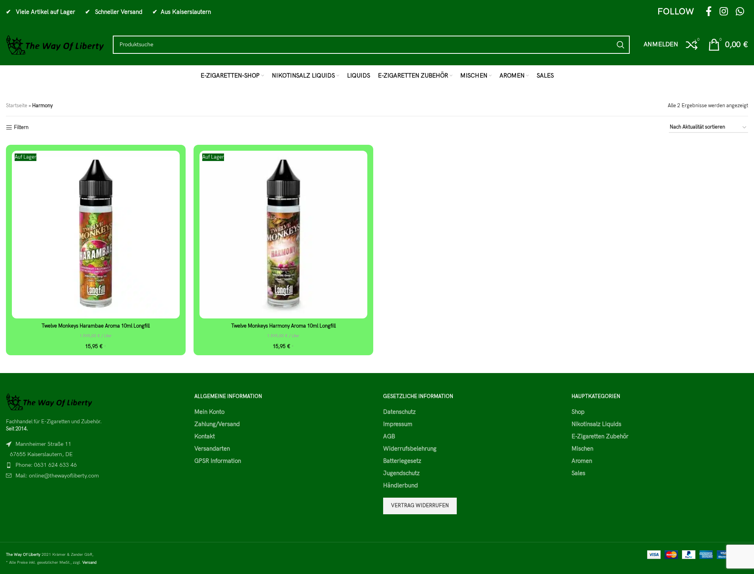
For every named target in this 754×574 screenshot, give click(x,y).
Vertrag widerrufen (420, 505)
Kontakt (204, 436)
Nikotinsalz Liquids (596, 424)
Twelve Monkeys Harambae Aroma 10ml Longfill (96, 326)
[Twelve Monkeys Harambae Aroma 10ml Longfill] (96, 234)
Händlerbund (400, 485)
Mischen (582, 448)
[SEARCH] (621, 45)
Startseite (16, 105)
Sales (578, 473)
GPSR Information (217, 460)
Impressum (397, 424)
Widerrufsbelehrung (410, 448)
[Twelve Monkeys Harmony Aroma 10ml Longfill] (283, 234)
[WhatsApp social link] (740, 12)
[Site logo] (55, 44)
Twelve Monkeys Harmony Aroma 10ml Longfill (283, 326)
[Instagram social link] (724, 12)
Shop (578, 411)
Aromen (582, 460)
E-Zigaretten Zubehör (600, 436)
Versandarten (212, 448)
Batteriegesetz (402, 460)
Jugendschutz (401, 473)
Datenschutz (399, 411)
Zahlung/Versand (217, 424)
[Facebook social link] (709, 12)
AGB (389, 436)
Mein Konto (209, 411)
